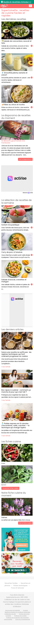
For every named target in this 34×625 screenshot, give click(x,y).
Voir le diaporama (25, 159)
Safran (4, 517)
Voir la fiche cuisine (25, 523)
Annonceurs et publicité (12, 610)
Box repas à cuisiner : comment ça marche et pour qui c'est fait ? (16, 391)
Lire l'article (6, 367)
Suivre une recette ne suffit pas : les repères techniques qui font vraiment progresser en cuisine (16, 354)
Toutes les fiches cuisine (10, 488)
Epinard (3, 485)
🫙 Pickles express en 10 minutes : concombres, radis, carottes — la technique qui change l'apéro (15, 425)
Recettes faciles (11, 583)
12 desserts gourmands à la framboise (13, 142)
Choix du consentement (22, 619)
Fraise (3, 463)
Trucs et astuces (17, 588)
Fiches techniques (20, 585)
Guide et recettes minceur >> (17, 1)
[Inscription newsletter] (17, 563)
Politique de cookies (20, 616)
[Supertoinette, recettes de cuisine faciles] (4, 5)
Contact (25, 610)
